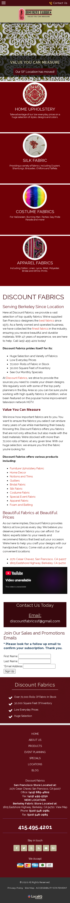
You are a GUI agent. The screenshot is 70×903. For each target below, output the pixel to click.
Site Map (29, 888)
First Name (11, 656)
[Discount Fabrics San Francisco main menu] (3, 2)
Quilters (15, 480)
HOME (35, 733)
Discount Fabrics (16, 378)
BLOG (35, 770)
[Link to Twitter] (24, 848)
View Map (61, 807)
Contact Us (60, 3)
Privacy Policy (15, 888)
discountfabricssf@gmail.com (35, 621)
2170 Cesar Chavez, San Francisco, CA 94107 (38, 559)
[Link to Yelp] (31, 848)
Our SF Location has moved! (35, 71)
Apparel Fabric (19, 500)
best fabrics (46, 320)
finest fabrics (40, 328)
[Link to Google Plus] (53, 848)
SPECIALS (35, 758)
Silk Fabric (16, 488)
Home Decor (18, 472)
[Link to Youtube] (46, 848)
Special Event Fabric (23, 496)
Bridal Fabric (18, 484)
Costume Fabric (20, 492)
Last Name (11, 661)
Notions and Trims (21, 476)
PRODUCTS (35, 746)
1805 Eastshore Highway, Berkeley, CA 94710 (38, 563)
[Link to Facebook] (16, 848)
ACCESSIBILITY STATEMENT (51, 888)
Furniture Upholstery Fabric (27, 468)
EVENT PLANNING (35, 752)
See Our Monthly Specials (26, 372)
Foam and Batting (21, 504)
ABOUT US (35, 739)
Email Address (13, 666)
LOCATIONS (35, 764)
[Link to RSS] (39, 848)
